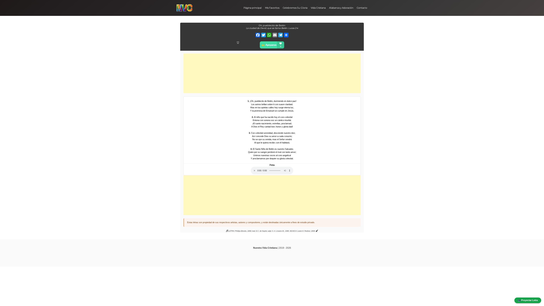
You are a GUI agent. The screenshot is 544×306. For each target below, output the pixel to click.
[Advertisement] (272, 73)
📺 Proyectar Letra (528, 300)
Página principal (253, 8)
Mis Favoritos (272, 8)
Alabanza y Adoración (341, 8)
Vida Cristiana (318, 8)
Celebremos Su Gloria (295, 8)
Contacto (362, 8)
